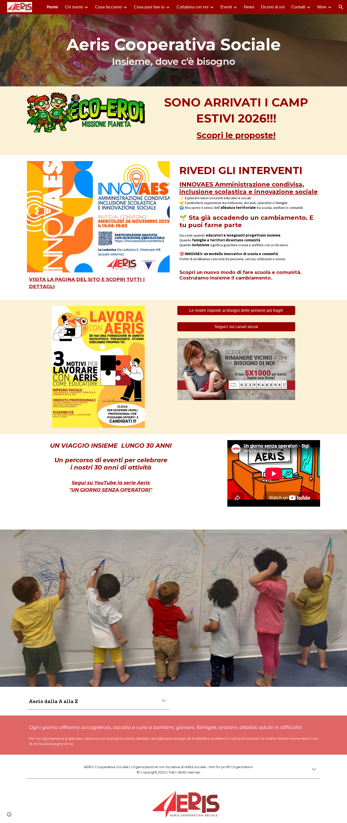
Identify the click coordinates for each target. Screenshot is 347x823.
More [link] (321, 7)
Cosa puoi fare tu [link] (149, 7)
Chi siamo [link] (74, 7)
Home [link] (52, 7)
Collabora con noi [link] (193, 7)
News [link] (249, 7)
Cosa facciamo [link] (108, 7)
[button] (341, 7)
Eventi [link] (226, 7)
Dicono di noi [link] (273, 7)
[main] (173, 50)
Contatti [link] (298, 7)
